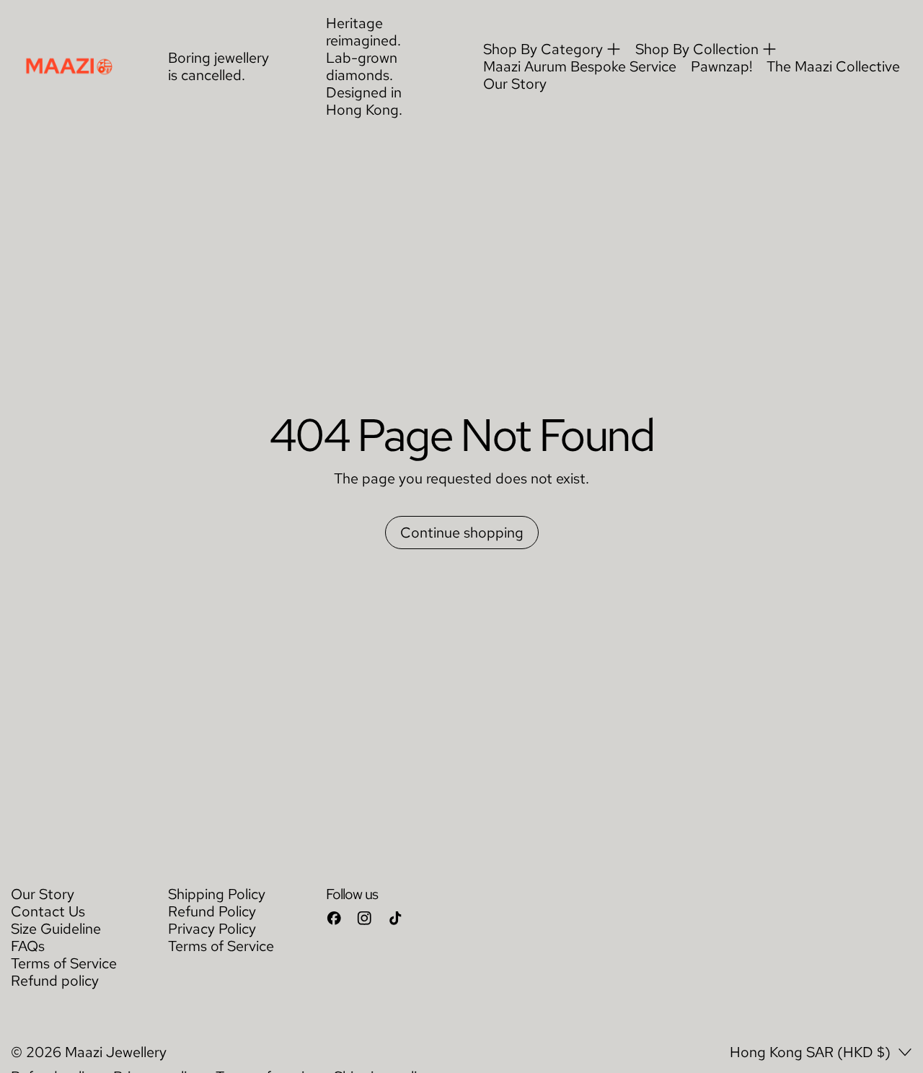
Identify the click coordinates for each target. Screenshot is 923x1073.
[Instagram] (364, 918)
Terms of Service (64, 963)
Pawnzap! (721, 66)
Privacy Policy (212, 928)
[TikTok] (395, 918)
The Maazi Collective (833, 66)
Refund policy (55, 980)
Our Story (515, 83)
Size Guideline (56, 928)
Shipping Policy (216, 894)
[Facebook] (334, 918)
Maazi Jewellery (116, 1052)
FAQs (28, 946)
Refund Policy (212, 911)
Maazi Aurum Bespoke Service (579, 66)
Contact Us (48, 911)
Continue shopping (462, 532)
